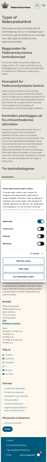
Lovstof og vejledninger (14, 388)
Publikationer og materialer (16, 396)
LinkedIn (9, 355)
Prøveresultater (11, 400)
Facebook (9, 359)
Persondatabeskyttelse (16, 445)
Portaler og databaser (14, 392)
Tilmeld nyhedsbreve (13, 404)
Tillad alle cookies (23, 261)
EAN (4, 320)
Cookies (9, 440)
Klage (8, 455)
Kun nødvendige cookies (23, 277)
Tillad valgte (23, 269)
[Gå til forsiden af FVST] (15, 5)
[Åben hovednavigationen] (44, 5)
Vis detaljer (35, 253)
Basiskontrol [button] (7, 177)
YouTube (9, 374)
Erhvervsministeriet (12, 423)
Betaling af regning (11, 323)
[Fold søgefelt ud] (37, 5)
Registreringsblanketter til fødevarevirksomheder (15, 409)
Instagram (9, 362)
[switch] (40, 229)
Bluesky (8, 370)
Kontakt (7, 429)
